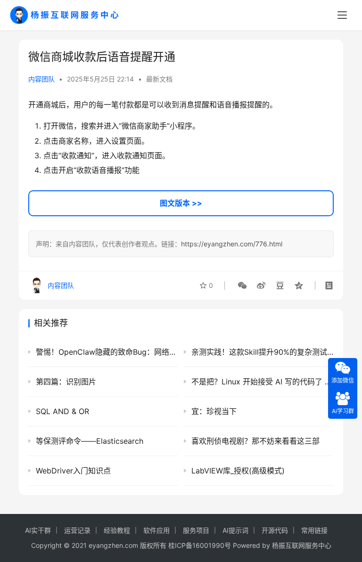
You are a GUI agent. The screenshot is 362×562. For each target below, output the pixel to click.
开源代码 (275, 530)
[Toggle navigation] (342, 15)
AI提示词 (235, 530)
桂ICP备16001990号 (199, 545)
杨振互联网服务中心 (301, 545)
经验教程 (117, 530)
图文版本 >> (181, 203)
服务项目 (196, 530)
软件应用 (156, 530)
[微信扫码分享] (242, 285)
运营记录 (77, 530)
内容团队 (41, 79)
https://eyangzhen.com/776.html (231, 244)
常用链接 (314, 530)
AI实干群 (38, 530)
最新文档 (159, 79)
